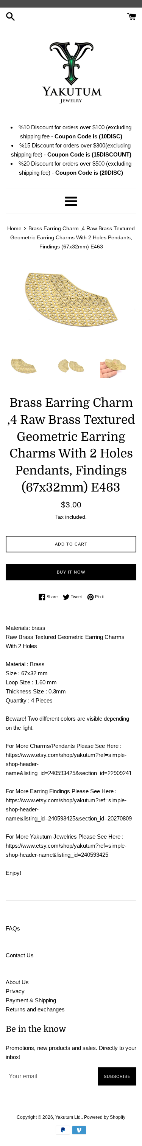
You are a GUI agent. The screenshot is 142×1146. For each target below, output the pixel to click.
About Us (17, 982)
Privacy (15, 991)
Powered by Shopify (104, 1117)
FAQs (13, 928)
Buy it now (71, 572)
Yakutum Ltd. (68, 1117)
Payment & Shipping (31, 1000)
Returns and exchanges (35, 1009)
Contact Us (20, 955)
